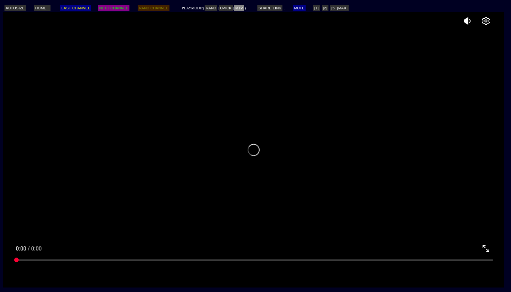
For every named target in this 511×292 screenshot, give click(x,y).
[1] (316, 8)
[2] (325, 8)
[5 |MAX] (339, 8)
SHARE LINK (269, 8)
